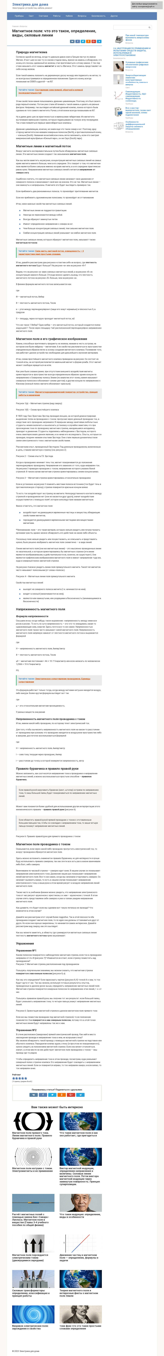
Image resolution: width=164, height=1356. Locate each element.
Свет (31, 16)
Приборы (19, 16)
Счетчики (43, 16)
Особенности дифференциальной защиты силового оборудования (135, 125)
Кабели (69, 16)
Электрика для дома (30, 4)
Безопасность (98, 16)
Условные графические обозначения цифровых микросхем (137, 64)
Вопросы (82, 16)
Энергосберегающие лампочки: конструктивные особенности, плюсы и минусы (137, 80)
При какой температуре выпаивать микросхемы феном (137, 37)
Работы (57, 16)
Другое (114, 16)
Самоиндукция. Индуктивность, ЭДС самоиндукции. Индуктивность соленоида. (136, 96)
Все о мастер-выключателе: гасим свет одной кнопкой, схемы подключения (138, 111)
